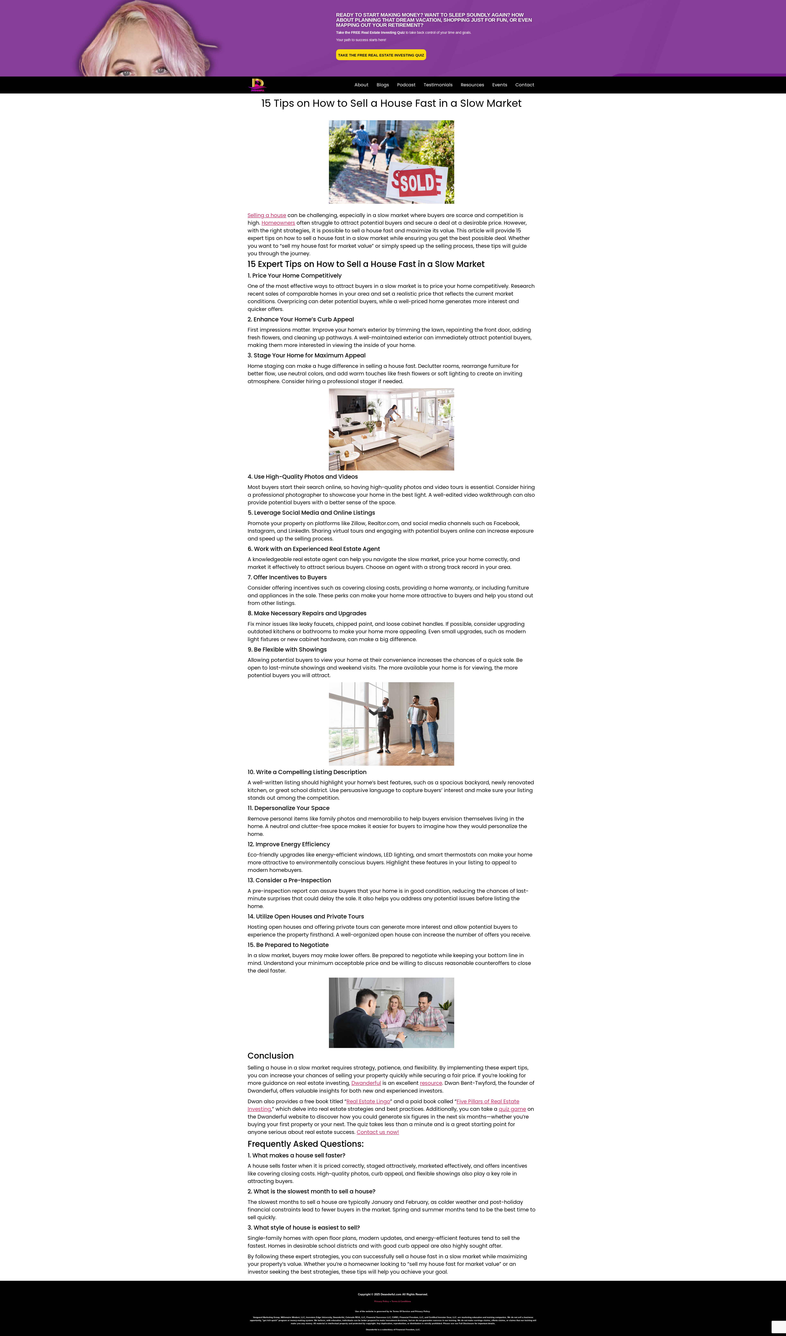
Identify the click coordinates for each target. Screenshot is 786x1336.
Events (499, 85)
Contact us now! (378, 1132)
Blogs (383, 85)
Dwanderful (366, 1083)
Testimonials (438, 85)
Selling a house (267, 215)
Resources (472, 85)
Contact (524, 85)
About (361, 85)
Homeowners (278, 222)
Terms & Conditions (401, 1301)
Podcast (406, 85)
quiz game (512, 1109)
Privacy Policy (381, 1301)
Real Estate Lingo (368, 1101)
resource (431, 1083)
